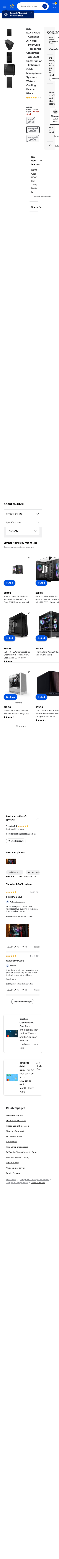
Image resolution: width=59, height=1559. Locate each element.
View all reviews (15, 841)
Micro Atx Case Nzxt (15, 1131)
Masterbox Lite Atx (14, 1115)
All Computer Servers (15, 1168)
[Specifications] (37, 522)
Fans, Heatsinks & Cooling (17, 1157)
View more (21, 726)
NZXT (28, 28)
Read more (11, 979)
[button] (34, 160)
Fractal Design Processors (17, 1126)
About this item (14, 504)
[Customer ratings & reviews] (37, 817)
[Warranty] (35, 530)
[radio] (30, 120)
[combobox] (33, 6)
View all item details (42, 196)
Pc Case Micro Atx (14, 1136)
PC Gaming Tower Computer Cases (21, 1152)
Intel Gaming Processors (17, 1147)
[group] (38, 98)
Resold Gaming (13, 1173)
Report (36, 947)
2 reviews (19, 829)
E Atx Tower (11, 1141)
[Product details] (37, 513)
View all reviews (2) (23, 1001)
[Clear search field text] (41, 6)
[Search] (44, 6)
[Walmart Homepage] (12, 6)
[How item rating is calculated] (35, 834)
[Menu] (4, 6)
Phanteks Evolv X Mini (16, 1120)
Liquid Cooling (12, 1162)
